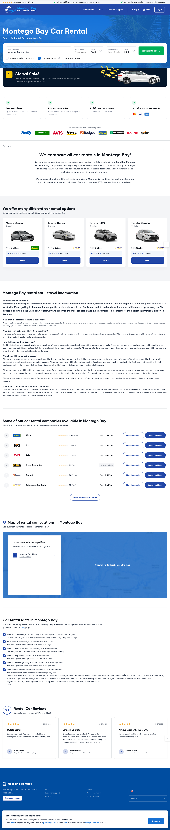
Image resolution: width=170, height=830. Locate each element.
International (88, 9)
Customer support (115, 9)
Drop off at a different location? (22, 58)
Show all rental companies (85, 497)
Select (22, 260)
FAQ (100, 9)
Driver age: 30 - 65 (49, 58)
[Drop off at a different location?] (7, 58)
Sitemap (48, 796)
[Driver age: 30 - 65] (39, 58)
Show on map (25, 557)
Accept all (156, 821)
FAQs (47, 789)
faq (23, 627)
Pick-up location (13, 49)
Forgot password (94, 793)
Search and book (155, 435)
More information (133, 435)
